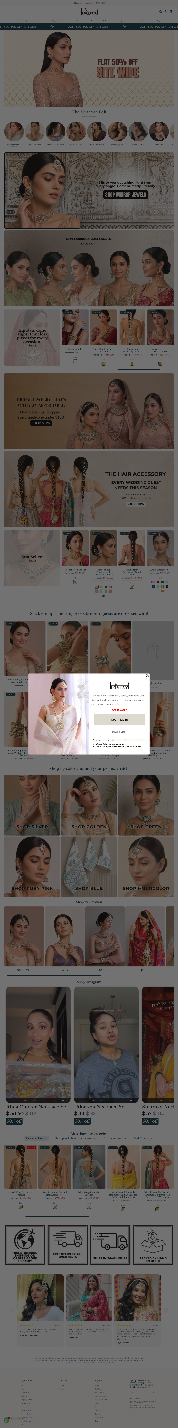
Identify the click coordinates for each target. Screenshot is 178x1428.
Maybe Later (119, 731)
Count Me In (119, 719)
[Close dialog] (147, 676)
